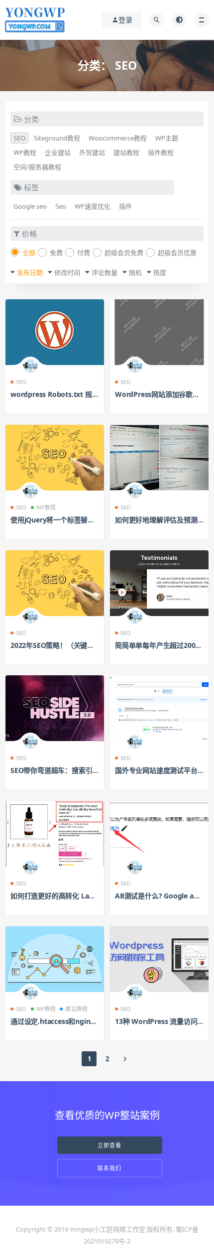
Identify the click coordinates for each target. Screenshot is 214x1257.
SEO (19, 137)
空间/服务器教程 (37, 166)
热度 (159, 272)
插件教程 (161, 152)
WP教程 (24, 152)
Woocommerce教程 (118, 137)
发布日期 (30, 272)
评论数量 (104, 272)
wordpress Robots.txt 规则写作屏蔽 (68, 394)
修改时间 (67, 272)
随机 (135, 272)
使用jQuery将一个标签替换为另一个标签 (73, 519)
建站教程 (126, 152)
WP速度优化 (92, 206)
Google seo (30, 206)
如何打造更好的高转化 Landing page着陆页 (78, 895)
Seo (60, 206)
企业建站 (58, 152)
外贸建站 (92, 152)
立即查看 (109, 1145)
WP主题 (166, 137)
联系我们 (109, 1168)
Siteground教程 (57, 137)
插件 (125, 206)
